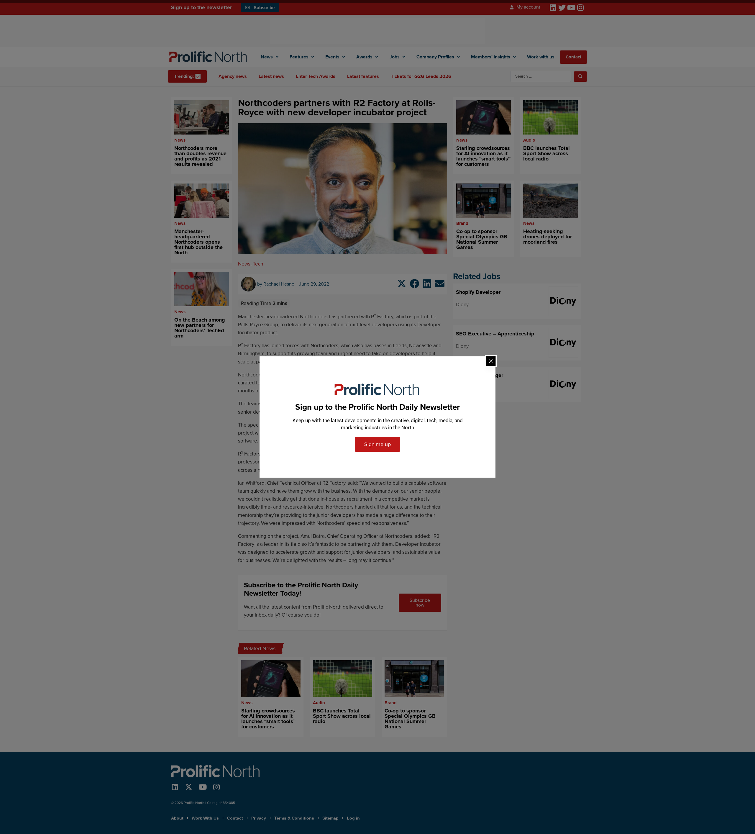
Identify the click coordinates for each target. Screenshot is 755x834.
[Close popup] (490, 361)
